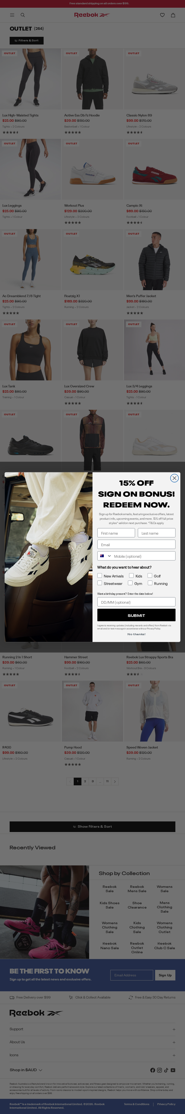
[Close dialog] (175, 478)
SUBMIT (136, 615)
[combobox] (105, 555)
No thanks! (136, 634)
